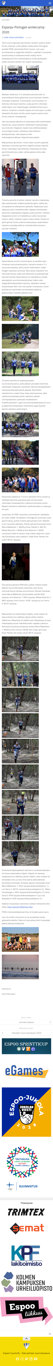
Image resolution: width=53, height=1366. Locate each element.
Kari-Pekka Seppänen (14, 37)
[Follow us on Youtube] (35, 1359)
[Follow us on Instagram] (22, 1359)
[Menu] (50, 3)
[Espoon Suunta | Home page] (4, 3)
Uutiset (6, 20)
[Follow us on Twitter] (26, 1359)
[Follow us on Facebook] (17, 1359)
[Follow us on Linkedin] (31, 1359)
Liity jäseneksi (26, 8)
